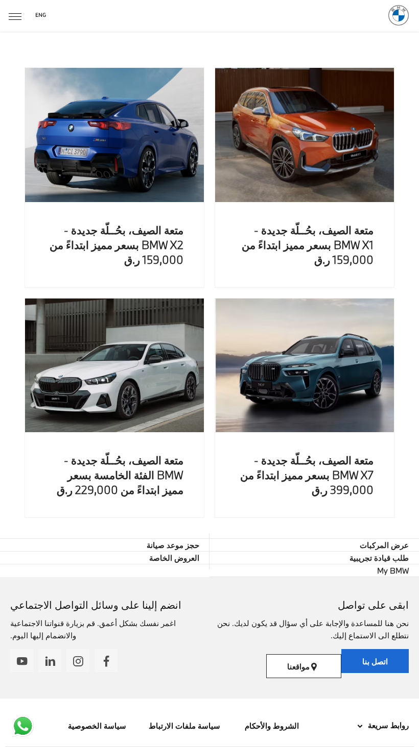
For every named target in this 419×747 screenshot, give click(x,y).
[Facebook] (106, 660)
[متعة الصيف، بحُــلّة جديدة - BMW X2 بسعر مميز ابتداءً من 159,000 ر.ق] (114, 135)
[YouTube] (21, 660)
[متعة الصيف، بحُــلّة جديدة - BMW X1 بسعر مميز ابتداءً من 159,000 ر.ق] (304, 135)
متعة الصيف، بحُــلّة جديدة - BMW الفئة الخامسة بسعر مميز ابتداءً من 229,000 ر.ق (120, 475)
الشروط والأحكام (271, 725)
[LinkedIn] (49, 660)
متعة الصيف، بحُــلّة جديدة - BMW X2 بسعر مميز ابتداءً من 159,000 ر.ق (116, 244)
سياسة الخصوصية (97, 725)
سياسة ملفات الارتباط (184, 725)
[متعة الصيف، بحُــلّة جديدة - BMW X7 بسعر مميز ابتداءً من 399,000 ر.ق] (304, 365)
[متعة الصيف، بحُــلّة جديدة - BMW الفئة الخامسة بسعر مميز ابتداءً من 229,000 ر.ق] (114, 365)
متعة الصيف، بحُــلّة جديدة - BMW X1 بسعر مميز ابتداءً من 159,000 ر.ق (308, 244)
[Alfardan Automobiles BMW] (398, 15)
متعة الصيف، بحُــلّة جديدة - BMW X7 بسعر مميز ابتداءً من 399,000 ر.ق (307, 475)
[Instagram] (77, 660)
